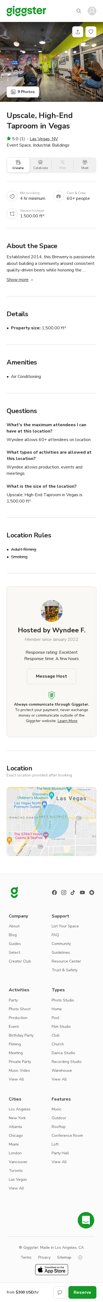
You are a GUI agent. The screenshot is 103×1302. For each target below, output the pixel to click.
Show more (18, 280)
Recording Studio (67, 1061)
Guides (15, 943)
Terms (26, 1257)
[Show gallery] (51, 62)
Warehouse (62, 1070)
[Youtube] (82, 892)
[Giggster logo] (14, 892)
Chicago (16, 1135)
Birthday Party (21, 1035)
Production (18, 1017)
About (14, 926)
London (15, 1153)
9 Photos (26, 91)
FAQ (55, 935)
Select (14, 952)
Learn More (67, 720)
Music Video (19, 1070)
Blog (13, 935)
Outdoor (59, 1118)
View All (16, 1079)
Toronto (16, 1170)
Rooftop (59, 1126)
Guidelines (61, 952)
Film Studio (61, 1026)
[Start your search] (78, 11)
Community (61, 943)
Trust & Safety (64, 970)
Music (57, 1109)
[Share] (77, 31)
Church (58, 1044)
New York (17, 1118)
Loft (55, 1144)
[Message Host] (60, 1292)
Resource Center (66, 961)
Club (56, 1035)
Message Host (51, 676)
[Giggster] (26, 11)
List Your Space (65, 926)
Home (57, 1009)
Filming (15, 1044)
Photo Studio (63, 1000)
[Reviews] (91, 892)
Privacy (44, 1257)
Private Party (20, 1061)
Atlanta (15, 1126)
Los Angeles (19, 1109)
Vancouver (18, 1161)
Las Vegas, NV (44, 139)
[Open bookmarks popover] (90, 31)
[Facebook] (54, 892)
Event (14, 1026)
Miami (14, 1144)
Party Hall (60, 1153)
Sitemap (64, 1257)
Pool (55, 1017)
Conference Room (67, 1135)
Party (13, 1000)
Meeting (16, 1053)
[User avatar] (92, 11)
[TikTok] (73, 892)
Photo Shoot (19, 1009)
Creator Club (20, 961)
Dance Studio (63, 1053)
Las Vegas (18, 1179)
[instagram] (63, 892)
